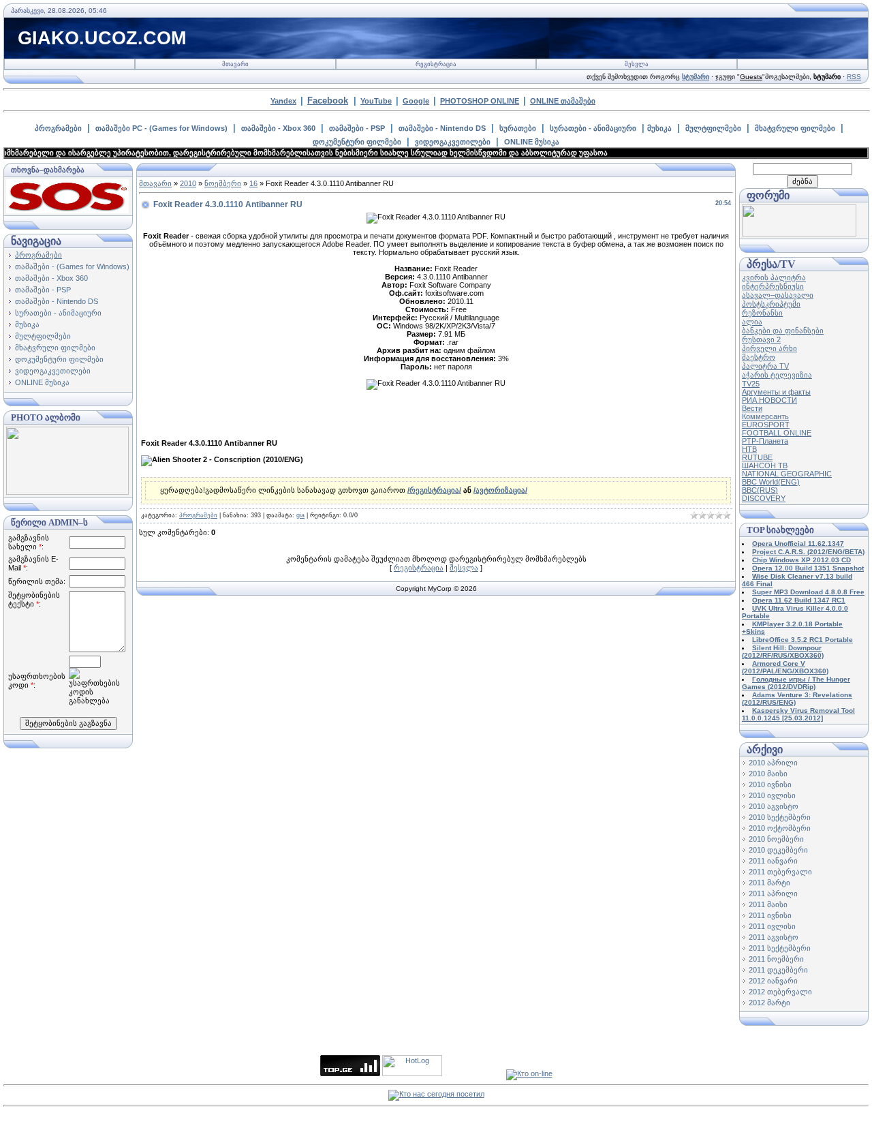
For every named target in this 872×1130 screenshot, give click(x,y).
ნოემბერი (222, 183)
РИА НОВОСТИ (769, 400)
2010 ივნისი (770, 784)
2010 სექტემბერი (780, 817)
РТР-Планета (765, 441)
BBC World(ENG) (771, 482)
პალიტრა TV (765, 366)
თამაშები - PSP (357, 128)
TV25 (751, 384)
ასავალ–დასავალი (777, 295)
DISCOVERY (763, 498)
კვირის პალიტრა (774, 277)
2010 (188, 183)
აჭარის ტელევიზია (777, 375)
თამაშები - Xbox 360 (278, 128)
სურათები (517, 128)
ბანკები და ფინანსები (783, 330)
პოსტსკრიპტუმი (771, 304)
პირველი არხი (769, 348)
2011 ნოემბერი (776, 959)
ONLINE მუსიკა (531, 142)
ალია (752, 322)
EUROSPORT (766, 425)
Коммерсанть (765, 416)
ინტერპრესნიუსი (773, 286)
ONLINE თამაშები (562, 101)
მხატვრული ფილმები (795, 128)
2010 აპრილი (773, 763)
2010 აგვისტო (773, 806)
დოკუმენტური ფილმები (357, 142)
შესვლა (637, 64)
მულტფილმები (713, 128)
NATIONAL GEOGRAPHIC (787, 474)
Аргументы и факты (776, 392)
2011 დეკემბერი (778, 970)
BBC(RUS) (760, 490)
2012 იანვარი (773, 981)
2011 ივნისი (770, 915)
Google (416, 101)
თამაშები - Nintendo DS (442, 128)
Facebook (327, 100)
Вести (752, 408)
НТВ (749, 449)
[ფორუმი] (799, 234)
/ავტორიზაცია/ (500, 490)
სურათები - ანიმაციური (593, 128)
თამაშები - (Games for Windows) (72, 266)
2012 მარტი (769, 1002)
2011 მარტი (769, 883)
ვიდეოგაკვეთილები (452, 142)
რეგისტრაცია (436, 64)
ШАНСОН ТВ (765, 465)
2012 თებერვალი (780, 992)
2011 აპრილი (773, 893)
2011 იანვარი (773, 861)
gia (300, 515)
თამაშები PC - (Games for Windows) (161, 128)
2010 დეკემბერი (778, 850)
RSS (854, 76)
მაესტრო (758, 357)
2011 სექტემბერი (780, 948)
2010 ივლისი (772, 795)
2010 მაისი (768, 773)
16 (253, 183)
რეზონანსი (762, 313)
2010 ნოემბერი (776, 839)
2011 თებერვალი (780, 872)
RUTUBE (757, 457)
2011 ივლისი (772, 926)
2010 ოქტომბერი (780, 828)
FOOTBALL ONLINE (776, 433)
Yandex (283, 101)
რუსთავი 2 (761, 339)
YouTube (376, 101)
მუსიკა (659, 128)
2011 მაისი (768, 904)
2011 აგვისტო (773, 937)
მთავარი (235, 64)
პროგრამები (58, 128)
